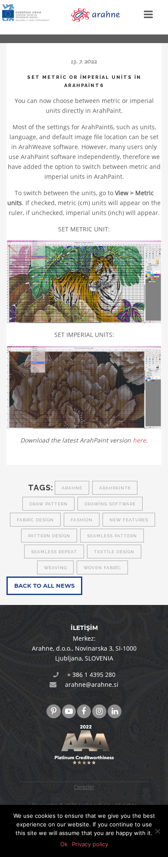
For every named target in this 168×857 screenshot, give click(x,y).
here (139, 440)
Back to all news (44, 585)
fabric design (35, 519)
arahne (72, 488)
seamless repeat (54, 551)
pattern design (49, 535)
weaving (55, 567)
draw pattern (48, 504)
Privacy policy (90, 844)
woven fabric (102, 567)
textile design (114, 551)
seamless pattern (112, 535)
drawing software (110, 504)
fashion (82, 519)
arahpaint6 (115, 488)
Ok (64, 844)
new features (128, 519)
